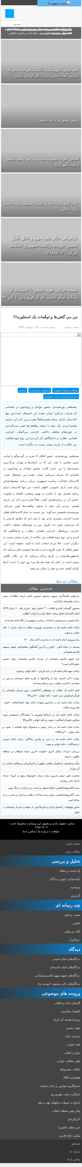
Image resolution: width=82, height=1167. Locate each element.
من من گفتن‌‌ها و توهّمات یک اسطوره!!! (45, 316)
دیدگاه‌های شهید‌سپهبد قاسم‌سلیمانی (57, 975)
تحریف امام (72, 1036)
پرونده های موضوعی (61, 993)
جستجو (76, 1143)
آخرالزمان (73, 1119)
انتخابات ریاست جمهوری (66, 390)
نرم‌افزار (74, 939)
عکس (76, 923)
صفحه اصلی (73, 843)
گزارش (75, 895)
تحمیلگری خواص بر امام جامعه (60, 1085)
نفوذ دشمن (73, 1027)
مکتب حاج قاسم (69, 1135)
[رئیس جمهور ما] (59, 3)
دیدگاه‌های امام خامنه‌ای (65, 967)
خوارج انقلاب (72, 1052)
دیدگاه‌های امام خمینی (66, 958)
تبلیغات (55, 831)
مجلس (22, 390)
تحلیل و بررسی (66, 861)
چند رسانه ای (68, 905)
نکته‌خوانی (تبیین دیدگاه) (65, 879)
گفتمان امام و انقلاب (67, 1003)
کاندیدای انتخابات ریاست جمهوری (61, 396)
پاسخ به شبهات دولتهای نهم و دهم (59, 1102)
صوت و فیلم (72, 914)
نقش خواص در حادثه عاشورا (58, 120)
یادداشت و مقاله (69, 870)
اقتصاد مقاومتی (70, 1011)
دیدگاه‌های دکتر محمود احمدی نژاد (58, 983)
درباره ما (43, 831)
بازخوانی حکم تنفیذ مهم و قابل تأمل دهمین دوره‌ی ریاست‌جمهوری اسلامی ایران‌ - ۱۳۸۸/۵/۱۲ (43, 245)
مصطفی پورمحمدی (40, 390)
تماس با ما (29, 831)
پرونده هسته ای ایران (66, 1019)
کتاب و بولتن (72, 931)
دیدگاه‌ (74, 949)
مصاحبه (75, 887)
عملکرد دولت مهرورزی (65, 1094)
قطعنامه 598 (71, 1077)
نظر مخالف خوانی (68, 1061)
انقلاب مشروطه (70, 1069)
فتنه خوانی (73, 1044)
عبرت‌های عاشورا (69, 1127)
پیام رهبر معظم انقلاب (66, 1110)
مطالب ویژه (73, 851)
